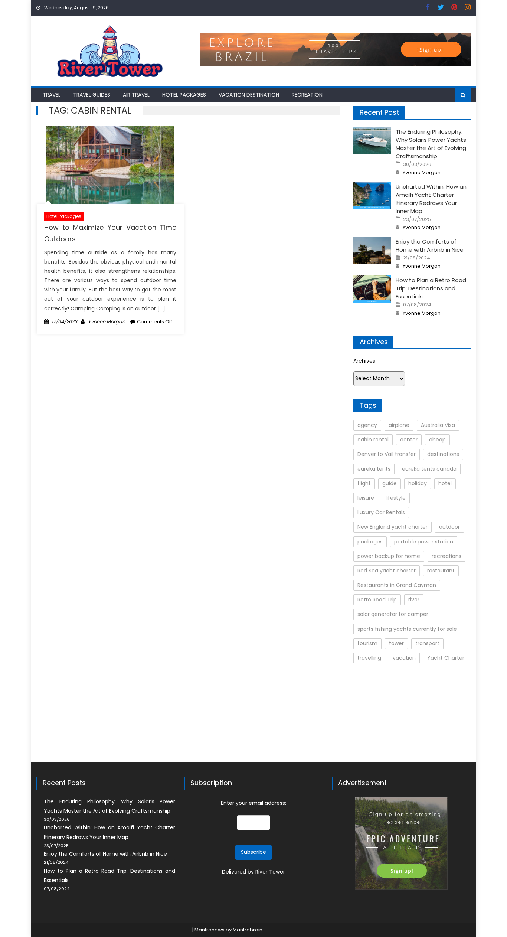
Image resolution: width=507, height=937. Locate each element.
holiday (417, 483)
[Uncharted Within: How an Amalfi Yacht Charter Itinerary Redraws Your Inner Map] (372, 195)
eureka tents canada (429, 469)
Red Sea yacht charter (386, 570)
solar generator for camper (392, 614)
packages (370, 541)
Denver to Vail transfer (386, 454)
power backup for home (388, 556)
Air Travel (136, 94)
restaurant (441, 570)
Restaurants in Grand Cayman (396, 585)
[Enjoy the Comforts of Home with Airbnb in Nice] (372, 250)
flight (364, 483)
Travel (51, 94)
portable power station (423, 541)
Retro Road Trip (377, 599)
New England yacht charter (392, 526)
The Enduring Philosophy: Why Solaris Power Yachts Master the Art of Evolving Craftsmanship (431, 144)
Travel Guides (91, 94)
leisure (365, 498)
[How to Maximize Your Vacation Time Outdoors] (110, 165)
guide (389, 483)
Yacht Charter (445, 658)
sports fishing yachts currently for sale (407, 629)
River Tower (270, 871)
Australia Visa (438, 425)
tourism (367, 643)
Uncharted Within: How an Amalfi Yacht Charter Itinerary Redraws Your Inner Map (431, 199)
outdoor (449, 526)
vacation (404, 658)
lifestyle (396, 498)
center (409, 439)
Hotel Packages (184, 94)
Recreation (307, 94)
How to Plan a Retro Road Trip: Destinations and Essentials (431, 288)
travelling (369, 658)
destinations (443, 454)
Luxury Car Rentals (381, 512)
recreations (446, 556)
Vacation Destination (249, 94)
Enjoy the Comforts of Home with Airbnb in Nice (430, 246)
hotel (445, 483)
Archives (364, 361)
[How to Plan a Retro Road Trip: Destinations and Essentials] (372, 288)
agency (367, 425)
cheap (437, 439)
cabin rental (373, 439)
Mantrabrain (247, 929)
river (413, 599)
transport (427, 643)
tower (396, 643)
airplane (399, 425)
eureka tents (373, 469)
